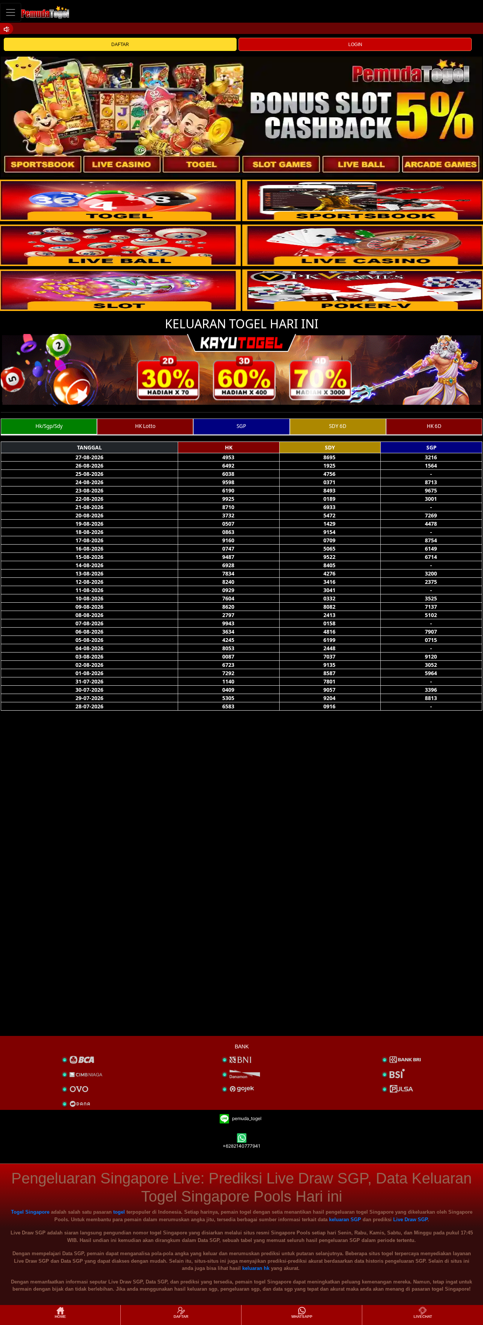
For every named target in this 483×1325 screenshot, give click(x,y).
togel (119, 1212)
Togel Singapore (30, 1212)
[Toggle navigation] (10, 12)
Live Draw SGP (410, 1219)
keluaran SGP (345, 1219)
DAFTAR (120, 44)
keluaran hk (255, 1268)
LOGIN (355, 44)
